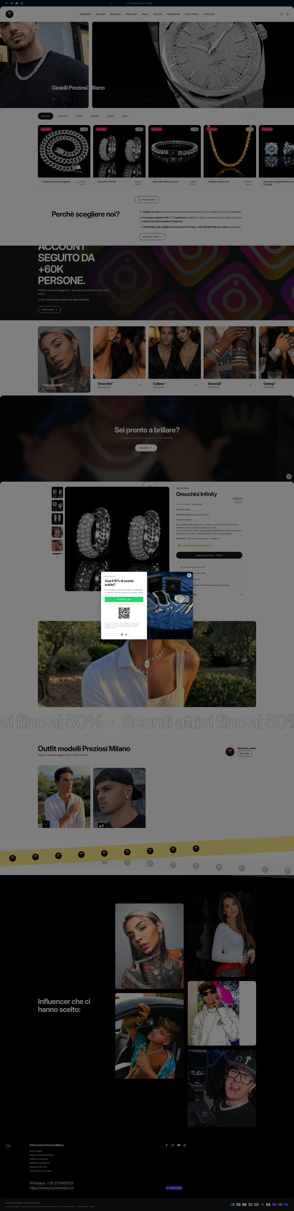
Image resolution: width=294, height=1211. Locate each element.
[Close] (189, 575)
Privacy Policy (128, 624)
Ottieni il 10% (124, 599)
